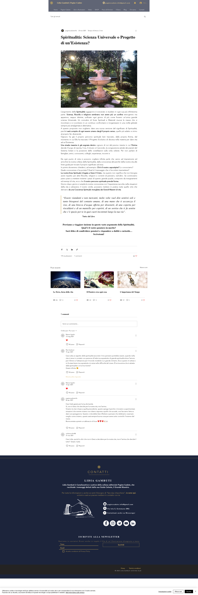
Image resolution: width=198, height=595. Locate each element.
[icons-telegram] (119, 523)
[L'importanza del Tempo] (132, 279)
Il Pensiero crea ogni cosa (97, 292)
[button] (135, 3)
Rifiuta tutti (178, 591)
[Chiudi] (195, 591)
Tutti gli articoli (55, 16)
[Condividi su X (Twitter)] (67, 250)
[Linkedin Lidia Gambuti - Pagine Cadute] (133, 523)
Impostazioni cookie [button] (165, 591)
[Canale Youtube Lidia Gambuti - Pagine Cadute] (126, 523)
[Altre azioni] (136, 30)
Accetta (188, 591)
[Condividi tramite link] (77, 250)
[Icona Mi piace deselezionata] (67, 344)
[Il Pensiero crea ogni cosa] (99, 279)
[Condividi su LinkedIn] (72, 250)
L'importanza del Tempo (130, 292)
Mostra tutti (143, 267)
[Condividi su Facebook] (62, 250)
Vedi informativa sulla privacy (75, 592)
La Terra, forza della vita (63, 292)
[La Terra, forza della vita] (65, 279)
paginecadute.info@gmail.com (117, 3)
